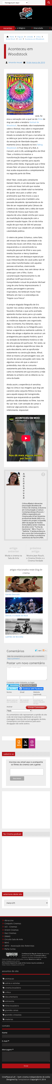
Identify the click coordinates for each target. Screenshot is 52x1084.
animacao (9, 978)
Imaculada (31, 28)
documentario (11, 997)
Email (22, 692)
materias (9, 1019)
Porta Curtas (10, 949)
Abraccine (9, 920)
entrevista (9, 1001)
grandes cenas (11, 1010)
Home (12, 37)
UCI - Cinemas (11, 926)
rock (20, 39)
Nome (9, 692)
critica (38, 37)
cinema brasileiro (13, 987)
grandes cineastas (13, 1015)
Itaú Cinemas (10, 933)
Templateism (24, 1079)
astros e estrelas (12, 983)
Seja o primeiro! (13, 658)
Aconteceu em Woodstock (34, 39)
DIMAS (7, 936)
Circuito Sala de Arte (14, 939)
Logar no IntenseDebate (13, 685)
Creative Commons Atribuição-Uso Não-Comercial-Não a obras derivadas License (24, 958)
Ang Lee (20, 37)
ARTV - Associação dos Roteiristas (19, 945)
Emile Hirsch (10, 39)
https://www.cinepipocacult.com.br (13, 965)
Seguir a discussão (44, 650)
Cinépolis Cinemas (13, 923)
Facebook (43, 474)
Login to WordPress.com (28, 685)
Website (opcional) (37, 693)
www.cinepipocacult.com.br (11, 961)
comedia (30, 37)
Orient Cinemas (12, 930)
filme (40, 119)
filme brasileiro (12, 1005)
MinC (7, 942)
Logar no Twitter (12, 688)
